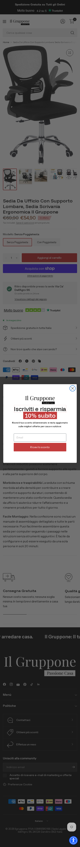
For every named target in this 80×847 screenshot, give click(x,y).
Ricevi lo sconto (40, 447)
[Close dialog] (72, 388)
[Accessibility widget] (73, 840)
